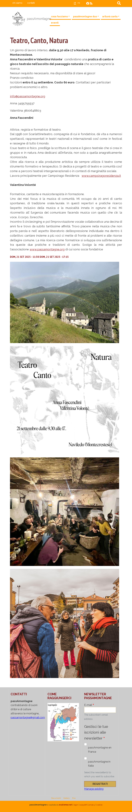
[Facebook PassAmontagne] (87, 3)
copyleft (83, 805)
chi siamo (17, 3)
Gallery (66, 798)
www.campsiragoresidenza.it (101, 175)
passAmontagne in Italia (99, 763)
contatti (31, 3)
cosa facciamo (59, 16)
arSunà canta (110, 16)
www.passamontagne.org (47, 249)
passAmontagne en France (99, 749)
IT (75, 3)
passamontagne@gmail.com (28, 717)
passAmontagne (36, 19)
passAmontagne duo (85, 16)
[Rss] (91, 3)
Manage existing (94, 788)
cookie (99, 805)
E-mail (88, 704)
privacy (92, 805)
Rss (73, 798)
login (76, 805)
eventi (55, 22)
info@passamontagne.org (27, 96)
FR (79, 3)
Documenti (56, 798)
